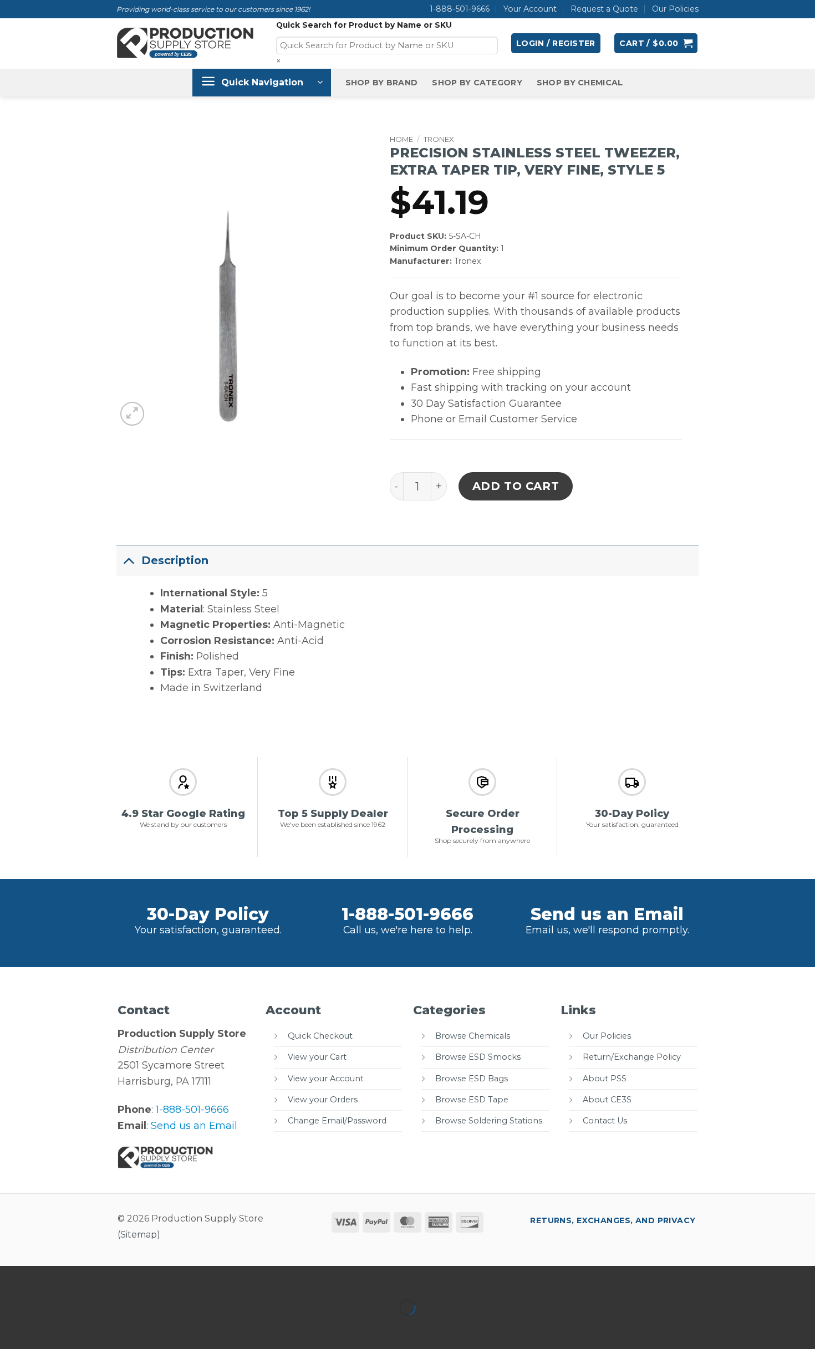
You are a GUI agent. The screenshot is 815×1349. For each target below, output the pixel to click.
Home (401, 139)
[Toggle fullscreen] (48, 1278)
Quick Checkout (320, 1036)
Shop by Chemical (580, 83)
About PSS (604, 1079)
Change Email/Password (337, 1121)
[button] (555, 43)
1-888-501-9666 (460, 9)
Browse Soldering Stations (488, 1121)
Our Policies (675, 9)
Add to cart (515, 486)
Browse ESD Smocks (478, 1057)
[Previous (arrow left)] (12, 1328)
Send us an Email (607, 914)
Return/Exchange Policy (632, 1057)
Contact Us (605, 1121)
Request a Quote (604, 9)
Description (174, 560)
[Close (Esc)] (121, 1278)
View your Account (326, 1079)
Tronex (439, 139)
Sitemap (138, 1234)
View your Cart (317, 1057)
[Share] (84, 1278)
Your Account (530, 9)
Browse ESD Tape (471, 1100)
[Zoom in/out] (12, 1278)
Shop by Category (477, 83)
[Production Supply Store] (185, 43)
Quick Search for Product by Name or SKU (364, 25)
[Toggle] (128, 560)
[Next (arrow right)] (48, 1328)
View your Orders (323, 1100)
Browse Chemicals (472, 1036)
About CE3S (607, 1100)
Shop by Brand (381, 83)
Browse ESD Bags (471, 1079)
